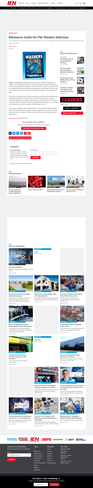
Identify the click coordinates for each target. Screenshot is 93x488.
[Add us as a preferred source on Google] (29, 133)
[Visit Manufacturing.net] (69, 439)
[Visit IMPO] (46, 439)
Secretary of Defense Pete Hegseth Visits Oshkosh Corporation (66, 89)
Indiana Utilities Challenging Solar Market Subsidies (15, 191)
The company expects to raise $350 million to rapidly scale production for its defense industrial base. (46, 391)
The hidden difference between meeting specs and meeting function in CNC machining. (46, 422)
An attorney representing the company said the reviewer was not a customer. (20, 421)
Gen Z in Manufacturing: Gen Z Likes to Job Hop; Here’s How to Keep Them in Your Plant (72, 387)
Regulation (13, 187)
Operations (13, 33)
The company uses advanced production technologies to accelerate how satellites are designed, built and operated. (20, 330)
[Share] (13, 133)
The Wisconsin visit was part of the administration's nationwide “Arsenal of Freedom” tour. (70, 299)
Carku (36, 252)
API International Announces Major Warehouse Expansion (67, 70)
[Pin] (25, 133)
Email (8, 452)
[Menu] (84, 3)
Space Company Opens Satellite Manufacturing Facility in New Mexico (20, 325)
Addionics (37, 340)
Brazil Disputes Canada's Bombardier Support (55, 190)
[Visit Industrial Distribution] (58, 439)
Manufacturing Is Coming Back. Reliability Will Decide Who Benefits (71, 417)
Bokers (15, 46)
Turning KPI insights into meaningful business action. (21, 270)
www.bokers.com (14, 118)
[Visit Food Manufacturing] (24, 439)
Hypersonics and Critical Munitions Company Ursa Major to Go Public (45, 386)
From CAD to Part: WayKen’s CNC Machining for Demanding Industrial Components (45, 418)
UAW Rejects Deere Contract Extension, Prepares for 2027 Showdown (17, 356)
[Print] (10, 133)
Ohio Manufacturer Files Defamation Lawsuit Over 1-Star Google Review (20, 417)
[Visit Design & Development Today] (12, 439)
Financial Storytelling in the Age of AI (75, 190)
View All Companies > (72, 108)
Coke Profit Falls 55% (35, 190)
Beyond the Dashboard (16, 267)
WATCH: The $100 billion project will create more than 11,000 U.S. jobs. (71, 359)
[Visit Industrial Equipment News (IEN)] (34, 439)
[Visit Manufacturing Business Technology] (81, 439)
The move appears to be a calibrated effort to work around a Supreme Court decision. (72, 329)
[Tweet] (21, 133)
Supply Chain (52, 187)
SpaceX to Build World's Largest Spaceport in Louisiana (70, 356)
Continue (54, 484)
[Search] (80, 3)
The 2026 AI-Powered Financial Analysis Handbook (66, 60)
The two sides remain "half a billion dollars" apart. (18, 361)
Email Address (34, 150)
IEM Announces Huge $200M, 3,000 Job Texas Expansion (67, 79)
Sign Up (11, 459)
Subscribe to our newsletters (33, 128)
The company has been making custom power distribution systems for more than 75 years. (46, 298)
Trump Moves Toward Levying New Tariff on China (71, 325)
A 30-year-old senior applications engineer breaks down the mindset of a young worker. (71, 392)
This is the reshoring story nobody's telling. (71, 420)
